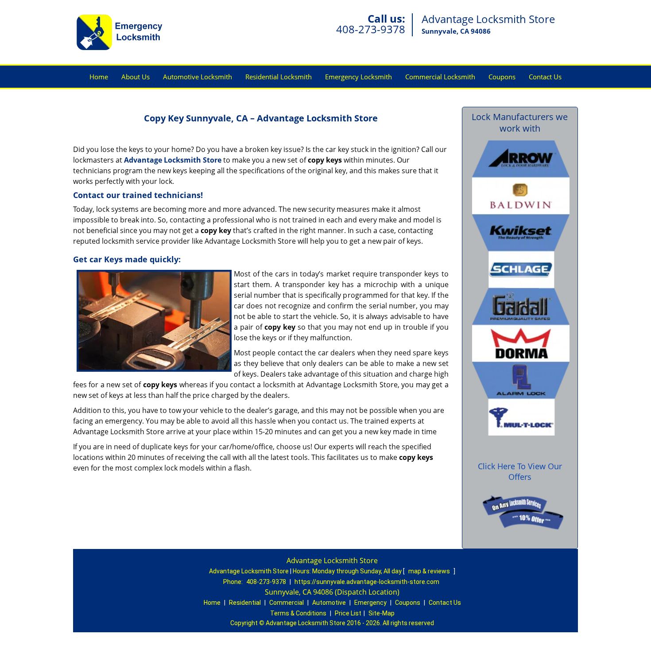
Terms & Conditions (298, 613)
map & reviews (429, 571)
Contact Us (545, 76)
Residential (245, 602)
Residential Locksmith (278, 76)
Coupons (501, 76)
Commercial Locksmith (440, 76)
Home (98, 76)
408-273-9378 (370, 29)
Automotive (329, 602)
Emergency (370, 602)
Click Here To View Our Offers (520, 471)
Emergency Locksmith (358, 76)
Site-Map (381, 613)
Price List (348, 613)
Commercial (286, 602)
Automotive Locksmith (197, 76)
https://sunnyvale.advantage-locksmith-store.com (366, 581)
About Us (135, 76)
